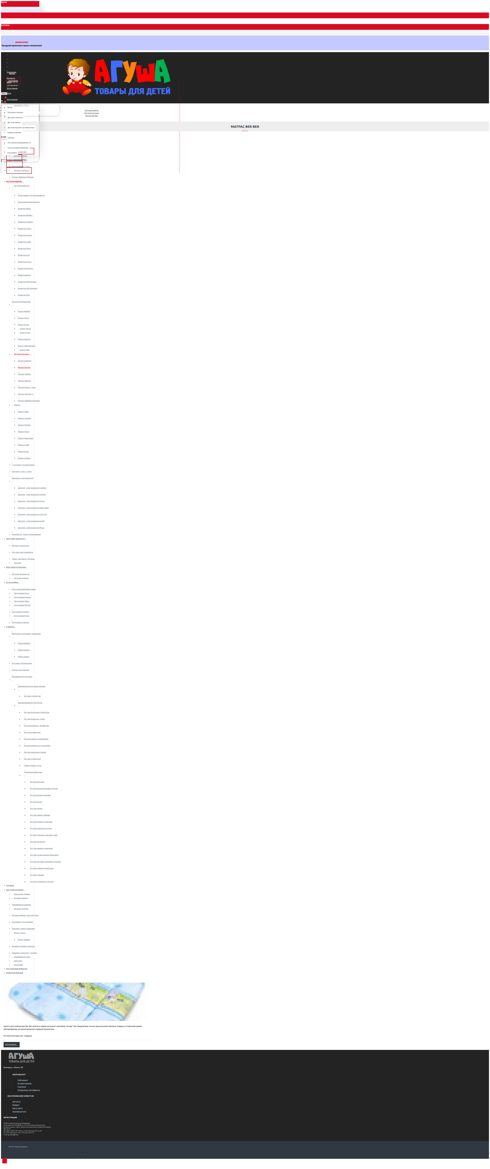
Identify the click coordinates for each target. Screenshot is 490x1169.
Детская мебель (92, 110)
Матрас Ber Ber (91, 116)
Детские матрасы (91, 113)
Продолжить (10, 1044)
